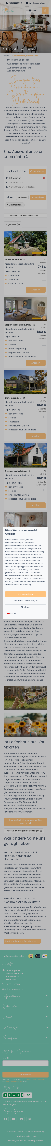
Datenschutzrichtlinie (32, 575)
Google (8, 578)
